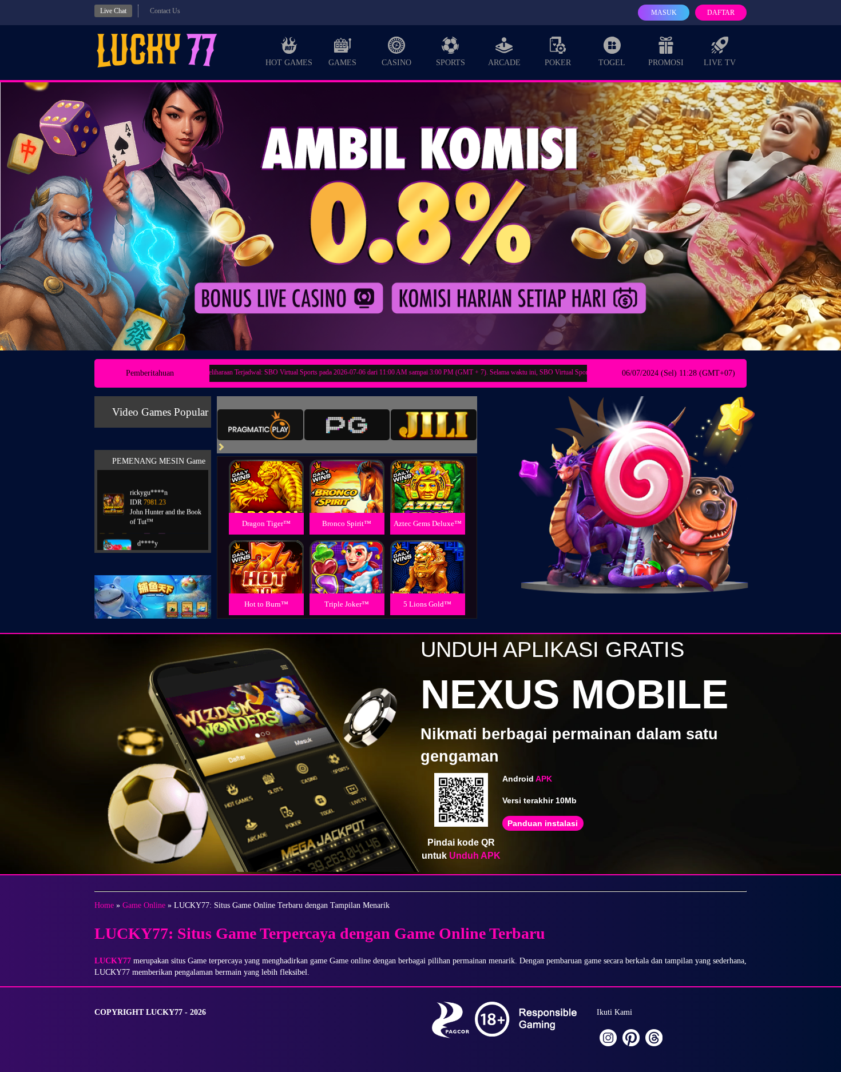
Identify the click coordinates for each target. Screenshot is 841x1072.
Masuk (664, 13)
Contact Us (165, 11)
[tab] (260, 424)
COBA (266, 472)
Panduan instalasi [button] (542, 823)
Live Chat (113, 11)
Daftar (721, 13)
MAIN (266, 499)
